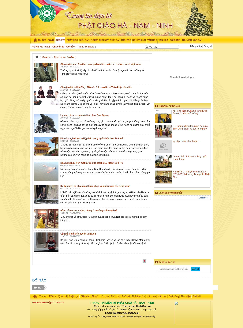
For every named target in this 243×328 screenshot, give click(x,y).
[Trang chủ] (33, 40)
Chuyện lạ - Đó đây (63, 46)
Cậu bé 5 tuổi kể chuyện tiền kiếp (78, 233)
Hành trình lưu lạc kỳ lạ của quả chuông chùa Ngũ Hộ (88, 210)
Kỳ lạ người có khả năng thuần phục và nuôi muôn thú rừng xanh (95, 186)
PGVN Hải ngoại (41, 46)
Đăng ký (208, 46)
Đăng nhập (196, 46)
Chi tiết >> (203, 198)
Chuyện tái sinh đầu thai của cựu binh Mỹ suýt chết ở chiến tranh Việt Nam (100, 64)
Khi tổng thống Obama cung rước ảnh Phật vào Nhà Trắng (190, 112)
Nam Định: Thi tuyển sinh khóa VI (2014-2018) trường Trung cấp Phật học (191, 174)
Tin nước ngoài (85, 46)
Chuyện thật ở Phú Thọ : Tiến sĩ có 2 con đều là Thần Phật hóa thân (96, 87)
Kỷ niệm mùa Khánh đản (185, 141)
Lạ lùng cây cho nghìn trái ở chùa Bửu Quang (84, 115)
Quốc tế (46, 57)
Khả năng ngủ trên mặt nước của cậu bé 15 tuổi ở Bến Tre (91, 163)
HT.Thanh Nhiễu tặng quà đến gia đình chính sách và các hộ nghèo (190, 127)
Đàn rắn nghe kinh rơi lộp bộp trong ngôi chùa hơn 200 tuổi (91, 138)
